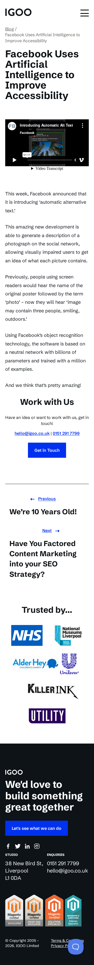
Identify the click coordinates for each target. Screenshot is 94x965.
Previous (47, 498)
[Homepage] (18, 12)
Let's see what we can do (36, 828)
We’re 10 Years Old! (43, 511)
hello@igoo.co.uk (32, 433)
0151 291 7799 (66, 433)
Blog (9, 29)
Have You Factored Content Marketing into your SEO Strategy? (43, 559)
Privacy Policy (63, 945)
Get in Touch (47, 450)
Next (47, 530)
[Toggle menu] (84, 13)
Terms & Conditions (67, 940)
